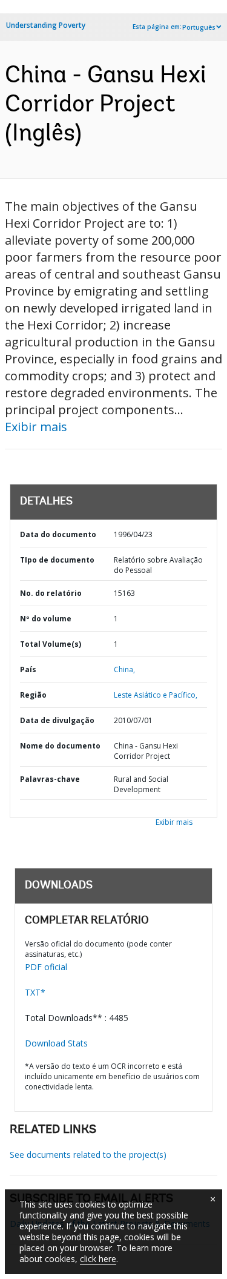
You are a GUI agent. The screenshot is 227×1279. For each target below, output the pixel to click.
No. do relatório (51, 593)
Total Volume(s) (50, 644)
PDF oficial (46, 967)
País (28, 669)
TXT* (35, 992)
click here (98, 1258)
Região (33, 695)
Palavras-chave (50, 779)
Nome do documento (60, 746)
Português (198, 27)
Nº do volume (45, 618)
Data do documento (58, 534)
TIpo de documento (57, 560)
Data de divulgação (57, 720)
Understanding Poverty (45, 25)
